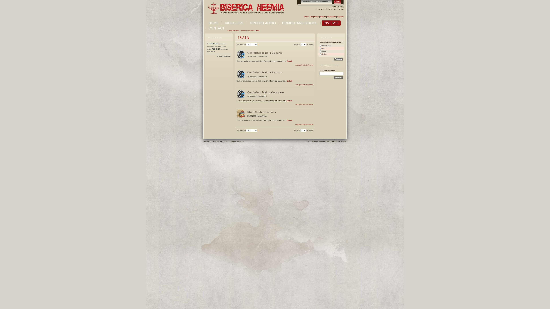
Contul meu (320, 9)
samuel (225, 49)
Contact (340, 17)
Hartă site (207, 142)
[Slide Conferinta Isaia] (241, 113)
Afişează (297, 44)
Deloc (324, 54)
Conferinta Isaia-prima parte (266, 92)
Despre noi (314, 17)
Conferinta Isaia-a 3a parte (264, 72)
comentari (212, 43)
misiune (216, 48)
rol (221, 49)
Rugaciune (331, 17)
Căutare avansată (237, 142)
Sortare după (241, 44)
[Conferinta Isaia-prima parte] (241, 94)
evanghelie (210, 46)
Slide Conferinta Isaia (261, 112)
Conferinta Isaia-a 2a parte (264, 52)
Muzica (323, 17)
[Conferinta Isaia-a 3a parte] (241, 74)
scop (208, 51)
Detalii (289, 61)
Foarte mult (326, 45)
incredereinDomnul (220, 46)
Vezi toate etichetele (223, 56)
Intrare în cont (339, 9)
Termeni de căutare (220, 142)
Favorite (329, 9)
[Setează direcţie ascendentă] (258, 44)
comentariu (222, 44)
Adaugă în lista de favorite (304, 65)
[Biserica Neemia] (246, 8)
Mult (324, 48)
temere (213, 51)
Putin (324, 51)
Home (306, 17)
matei (209, 49)
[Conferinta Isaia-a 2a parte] (241, 54)
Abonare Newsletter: (327, 71)
